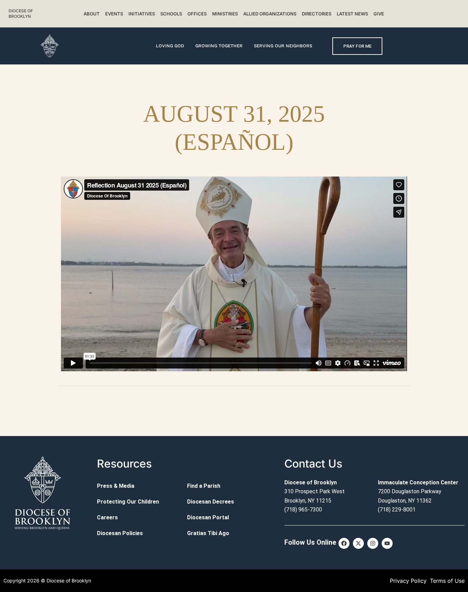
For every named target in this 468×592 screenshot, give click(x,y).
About (92, 13)
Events (114, 13)
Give (378, 13)
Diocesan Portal (208, 517)
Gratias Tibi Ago (208, 533)
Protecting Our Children (128, 501)
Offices (197, 13)
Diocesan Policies (120, 533)
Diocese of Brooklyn (21, 13)
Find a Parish (203, 486)
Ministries (225, 13)
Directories (316, 13)
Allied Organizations (269, 13)
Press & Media (115, 486)
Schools (171, 13)
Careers (107, 517)
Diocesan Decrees (210, 501)
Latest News (352, 13)
